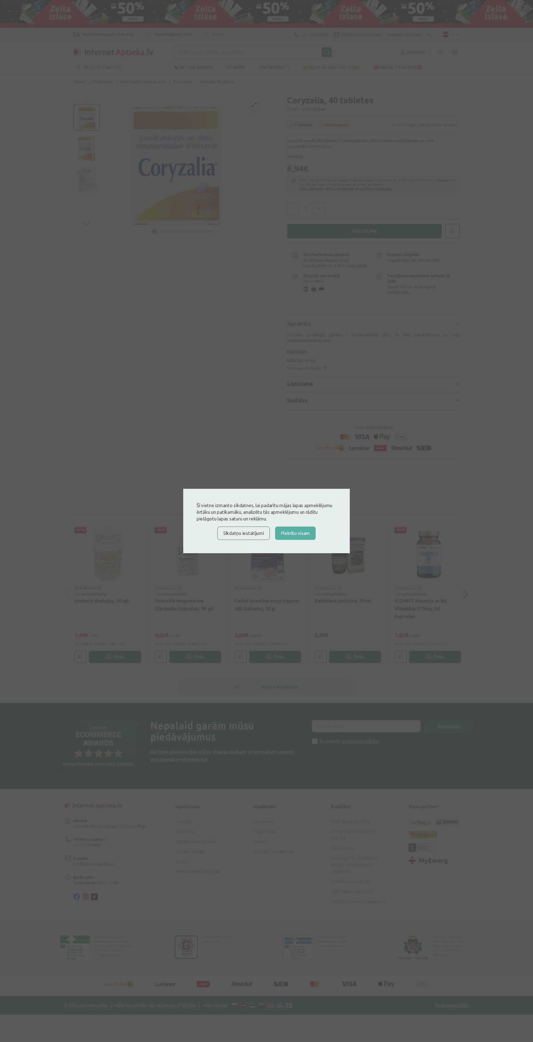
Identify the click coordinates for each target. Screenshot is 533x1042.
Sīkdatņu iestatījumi (243, 533)
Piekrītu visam (295, 533)
